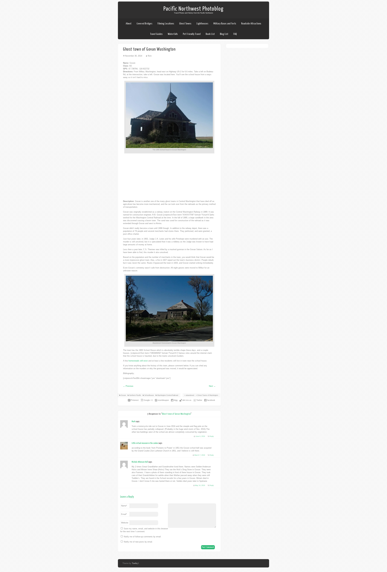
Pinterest (135, 400)
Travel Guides (156, 34)
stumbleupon (163, 400)
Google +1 (148, 400)
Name (124, 506)
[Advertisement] (169, 176)
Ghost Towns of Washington (207, 395)
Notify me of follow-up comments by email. (142, 536)
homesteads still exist (138, 361)
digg (175, 400)
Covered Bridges (144, 23)
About (129, 23)
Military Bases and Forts (224, 23)
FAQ (235, 34)
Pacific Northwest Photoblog (193, 9)
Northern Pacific (135, 395)
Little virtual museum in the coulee (145, 443)
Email (124, 514)
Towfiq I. (135, 563)
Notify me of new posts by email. (138, 542)
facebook (211, 400)
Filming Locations (166, 23)
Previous (128, 386)
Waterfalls (173, 34)
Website (124, 523)
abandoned (190, 395)
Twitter (199, 400)
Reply (212, 436)
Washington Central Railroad (167, 395)
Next (212, 386)
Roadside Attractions (251, 23)
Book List (210, 34)
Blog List (224, 34)
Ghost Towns (185, 23)
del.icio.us (186, 400)
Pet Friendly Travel (192, 34)
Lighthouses (202, 23)
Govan (123, 395)
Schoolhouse (149, 395)
